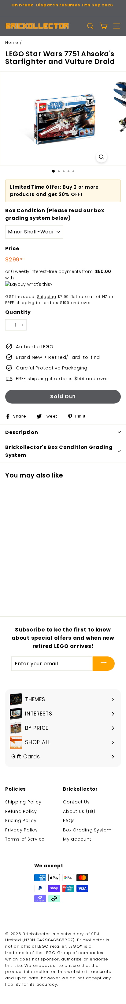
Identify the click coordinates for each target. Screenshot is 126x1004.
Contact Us (76, 802)
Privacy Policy (21, 830)
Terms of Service (25, 839)
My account (77, 839)
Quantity (18, 312)
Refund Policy (21, 811)
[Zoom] (101, 157)
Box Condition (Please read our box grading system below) (54, 214)
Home (11, 42)
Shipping (46, 296)
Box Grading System (87, 830)
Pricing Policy (21, 820)
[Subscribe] (104, 663)
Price (12, 248)
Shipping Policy (23, 802)
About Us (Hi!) (79, 811)
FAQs (69, 820)
